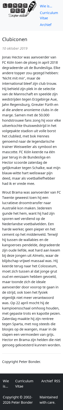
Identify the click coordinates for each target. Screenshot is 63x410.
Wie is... (46, 6)
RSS (57, 381)
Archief (45, 24)
